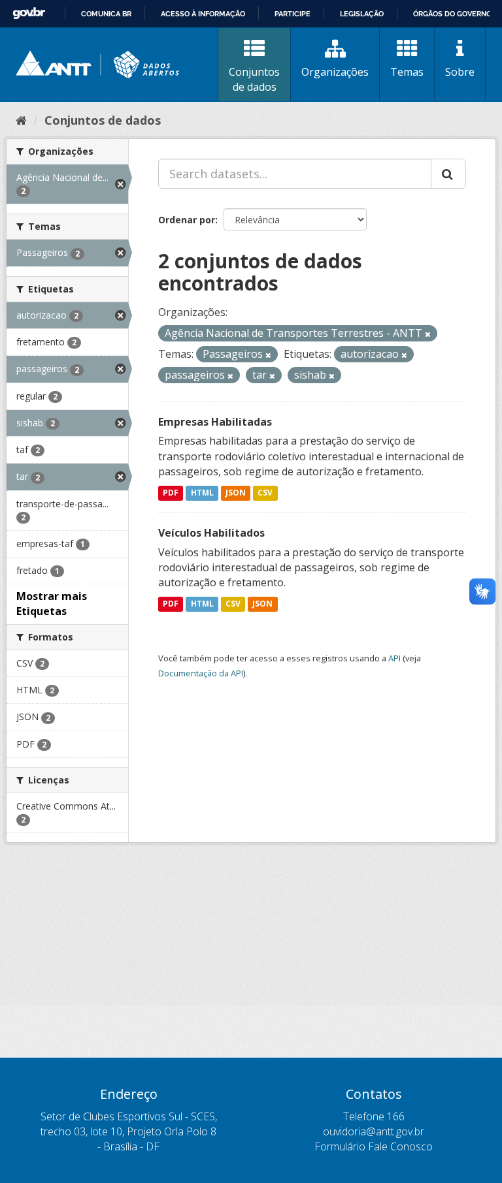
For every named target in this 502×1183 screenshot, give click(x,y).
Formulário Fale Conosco (373, 1146)
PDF (170, 492)
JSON (236, 492)
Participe (292, 13)
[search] (448, 174)
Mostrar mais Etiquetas (51, 603)
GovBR (28, 13)
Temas (407, 72)
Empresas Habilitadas (215, 422)
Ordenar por (186, 219)
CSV (265, 492)
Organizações (335, 72)
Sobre (460, 72)
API (394, 658)
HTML (202, 492)
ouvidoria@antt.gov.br (373, 1131)
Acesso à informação (203, 13)
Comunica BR (106, 13)
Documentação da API (200, 673)
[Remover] (428, 334)
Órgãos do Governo (452, 13)
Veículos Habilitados (211, 533)
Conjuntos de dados (254, 79)
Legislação (362, 13)
